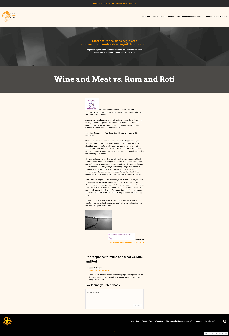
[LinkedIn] (224, 321)
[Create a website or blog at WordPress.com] (114, 332)
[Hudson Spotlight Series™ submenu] (226, 16)
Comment (137, 305)
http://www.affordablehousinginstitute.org (127, 242)
